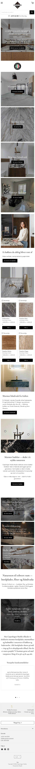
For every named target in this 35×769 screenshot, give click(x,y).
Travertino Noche (6, 351)
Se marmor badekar (17, 484)
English (16, 757)
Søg (17, 762)
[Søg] (32, 12)
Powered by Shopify (17, 766)
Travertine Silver (23, 319)
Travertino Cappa (23, 351)
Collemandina (5, 319)
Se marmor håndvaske (9, 412)
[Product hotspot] (5, 431)
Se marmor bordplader (10, 261)
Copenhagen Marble (6, 320)
